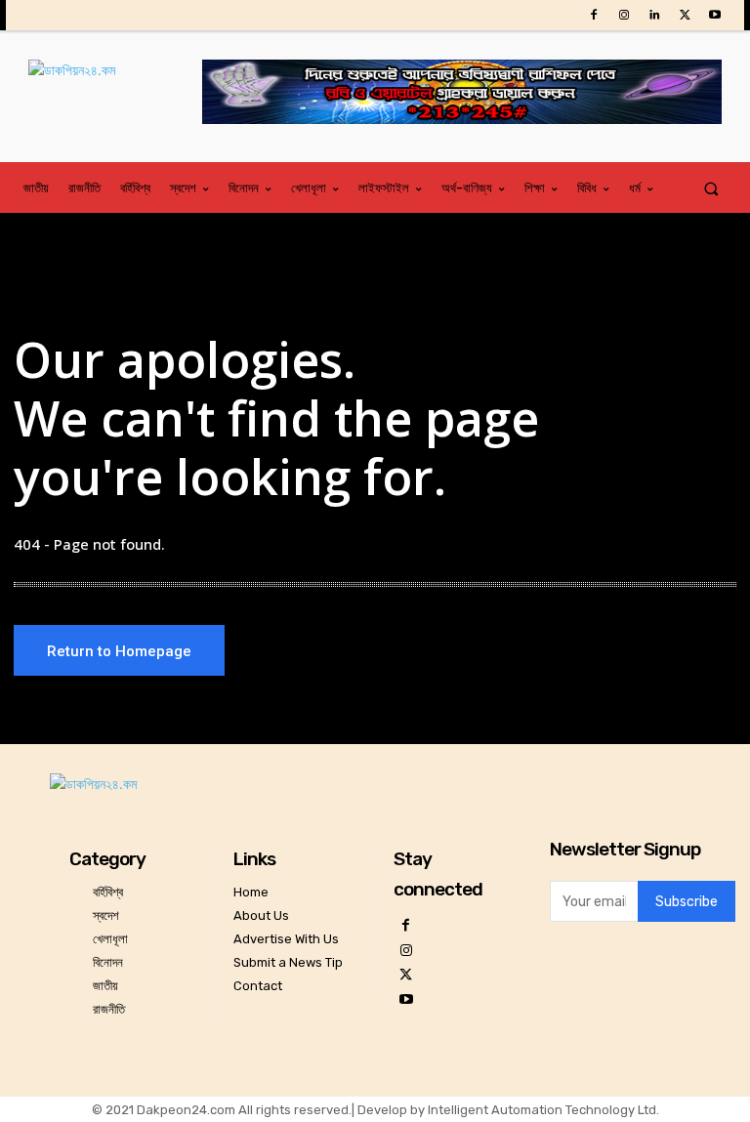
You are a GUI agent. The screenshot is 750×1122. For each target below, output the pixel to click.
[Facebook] (593, 15)
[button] (711, 188)
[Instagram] (623, 15)
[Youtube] (715, 15)
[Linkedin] (654, 15)
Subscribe (686, 901)
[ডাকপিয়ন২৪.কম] (115, 90)
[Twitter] (685, 15)
